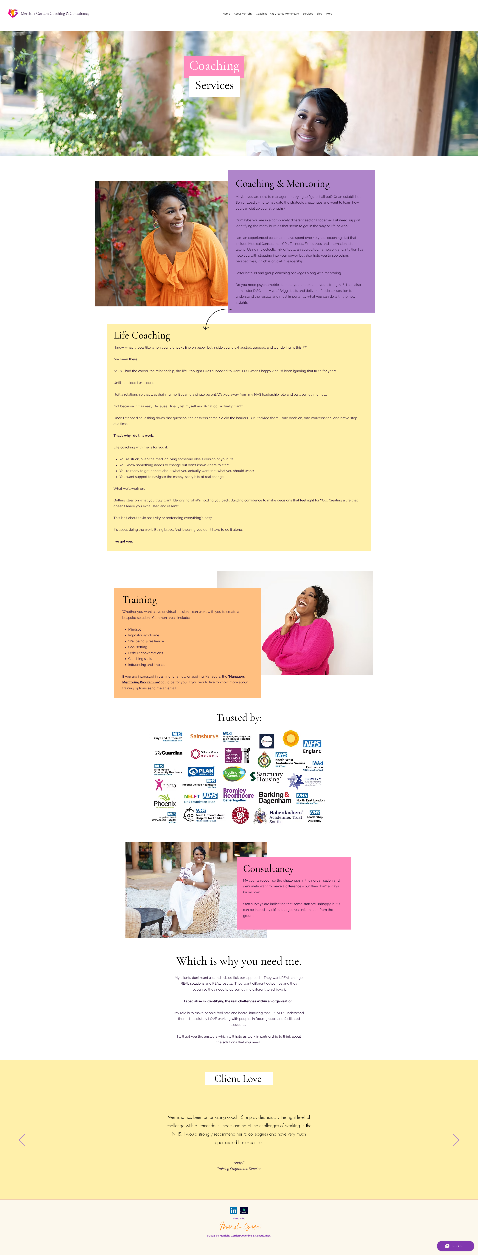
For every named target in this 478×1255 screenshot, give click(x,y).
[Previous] (22, 1140)
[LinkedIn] (233, 1210)
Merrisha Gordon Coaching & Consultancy (55, 13)
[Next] (456, 1140)
